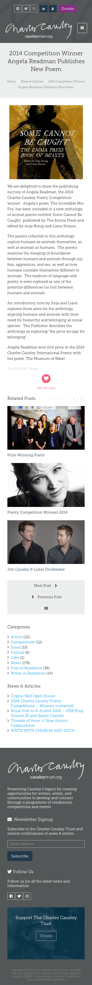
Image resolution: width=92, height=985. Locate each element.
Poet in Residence (26, 668)
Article (16, 637)
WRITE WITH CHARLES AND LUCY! (43, 731)
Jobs (15, 658)
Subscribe (19, 856)
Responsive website (39, 979)
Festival (17, 653)
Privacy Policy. (43, 976)
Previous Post (49, 597)
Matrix (61, 979)
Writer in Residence (28, 673)
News (34, 368)
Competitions (23, 642)
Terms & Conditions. (67, 976)
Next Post (43, 586)
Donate (67, 9)
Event (16, 647)
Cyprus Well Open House (33, 696)
